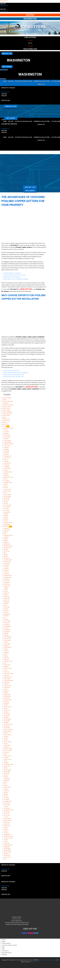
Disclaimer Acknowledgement (47, 960)
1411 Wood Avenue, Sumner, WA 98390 (27, 960)
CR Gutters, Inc (4, 1)
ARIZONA (30, 15)
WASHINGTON (30, 19)
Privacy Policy (35, 961)
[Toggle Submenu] (7, 426)
